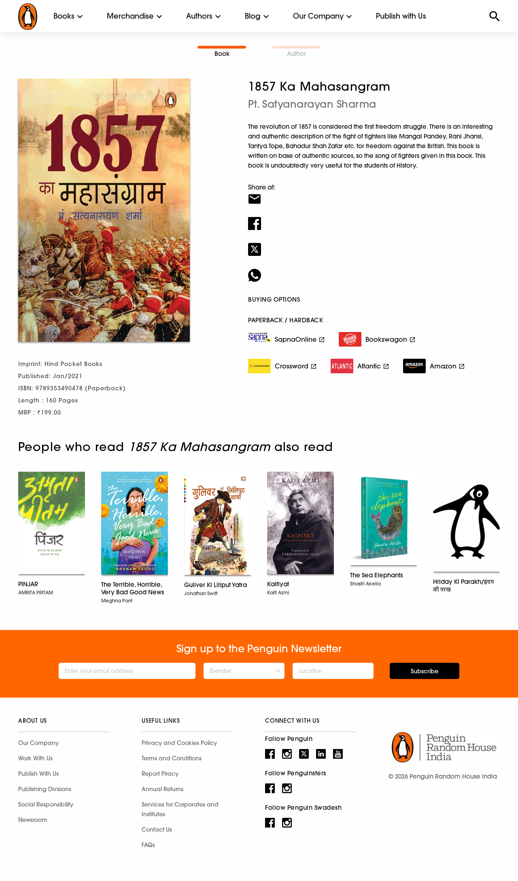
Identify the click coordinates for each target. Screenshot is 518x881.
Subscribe (424, 671)
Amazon (443, 366)
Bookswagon (386, 339)
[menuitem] (64, 16)
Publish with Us (401, 16)
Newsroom (32, 820)
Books (63, 16)
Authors (199, 16)
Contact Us (157, 829)
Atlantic (369, 366)
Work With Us (35, 758)
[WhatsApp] (374, 270)
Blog (253, 16)
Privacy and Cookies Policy (179, 743)
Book (221, 53)
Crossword (291, 366)
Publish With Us (38, 773)
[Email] (374, 193)
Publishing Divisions (44, 789)
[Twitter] (374, 244)
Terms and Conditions (172, 758)
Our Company (318, 16)
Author (296, 53)
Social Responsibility (45, 804)
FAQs (148, 845)
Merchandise (130, 16)
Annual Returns (162, 789)
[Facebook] (374, 218)
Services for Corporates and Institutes (180, 809)
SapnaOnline (295, 339)
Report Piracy (160, 773)
